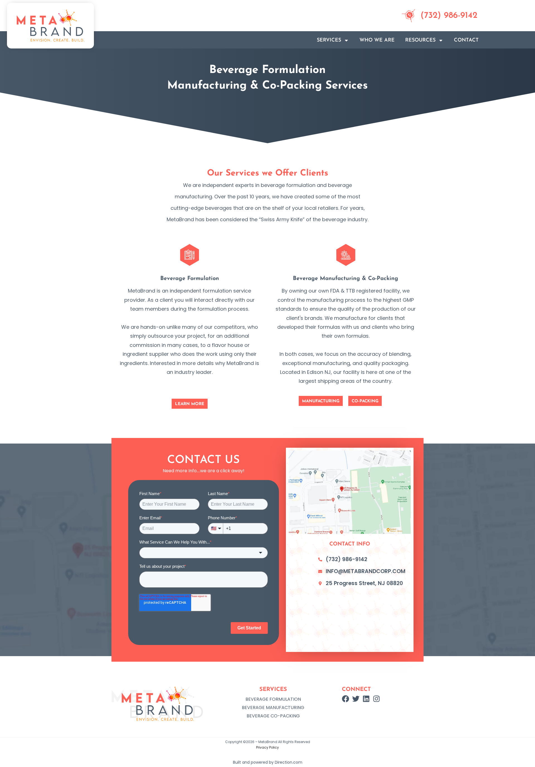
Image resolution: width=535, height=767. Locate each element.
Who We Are (377, 40)
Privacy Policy (267, 747)
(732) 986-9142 (448, 15)
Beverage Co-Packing (273, 716)
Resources (420, 40)
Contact (466, 40)
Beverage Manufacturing (273, 707)
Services (329, 40)
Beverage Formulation (273, 699)
